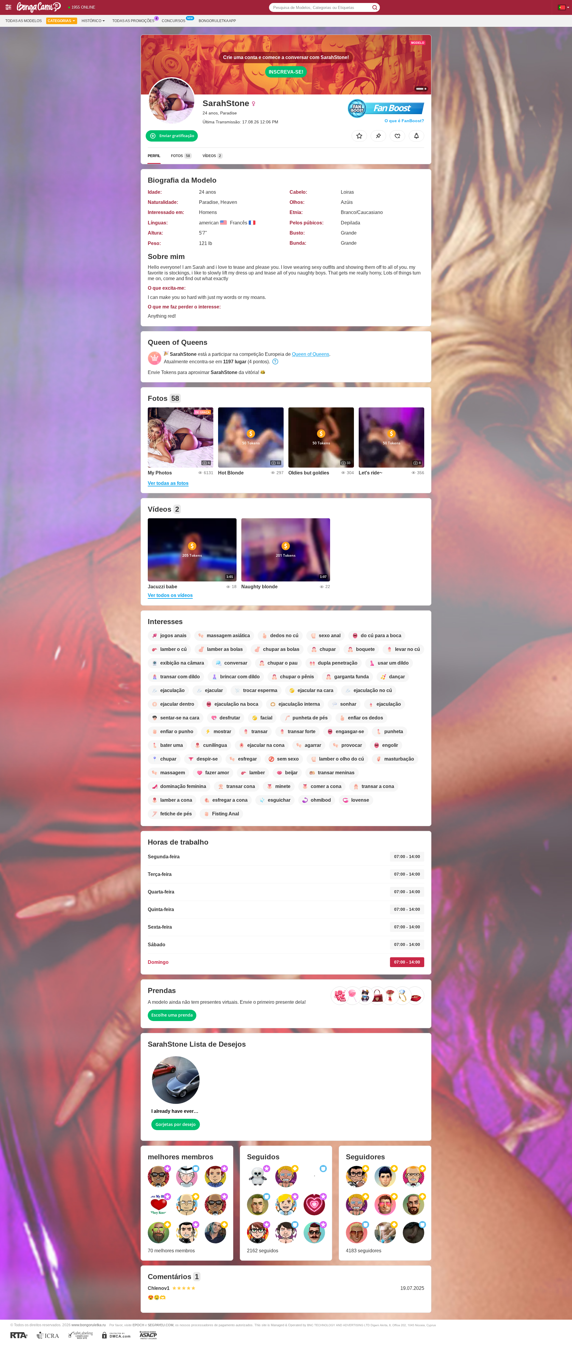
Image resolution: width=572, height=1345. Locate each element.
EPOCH (138, 1325)
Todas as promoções (133, 21)
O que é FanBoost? (404, 120)
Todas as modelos (23, 21)
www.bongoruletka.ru (89, 1325)
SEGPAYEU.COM (160, 1325)
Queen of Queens (310, 354)
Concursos (173, 21)
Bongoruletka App (217, 21)
